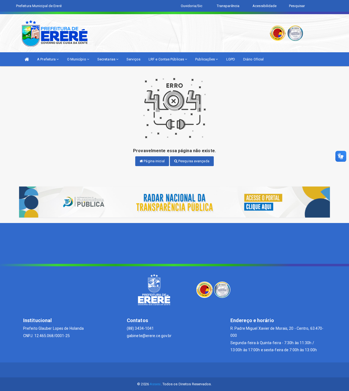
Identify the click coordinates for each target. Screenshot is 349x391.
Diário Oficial (253, 59)
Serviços (133, 59)
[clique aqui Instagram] (187, 370)
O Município (77, 59)
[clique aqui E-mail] (161, 370)
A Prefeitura (46, 59)
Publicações (205, 59)
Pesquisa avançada (193, 161)
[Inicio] (27, 59)
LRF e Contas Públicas (167, 59)
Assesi (155, 384)
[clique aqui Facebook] (174, 370)
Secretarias (106, 59)
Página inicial (154, 161)
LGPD (230, 59)
